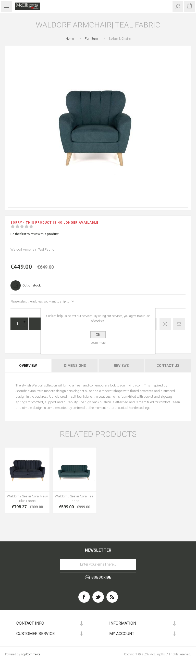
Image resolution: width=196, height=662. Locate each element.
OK (98, 335)
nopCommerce (30, 654)
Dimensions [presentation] (75, 366)
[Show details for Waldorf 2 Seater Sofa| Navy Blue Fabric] (27, 470)
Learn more (98, 342)
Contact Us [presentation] (167, 366)
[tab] (28, 365)
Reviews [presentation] (121, 366)
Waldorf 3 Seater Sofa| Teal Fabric (74, 498)
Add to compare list (165, 324)
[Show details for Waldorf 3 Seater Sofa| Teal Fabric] (75, 470)
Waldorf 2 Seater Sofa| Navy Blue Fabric (27, 498)
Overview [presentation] (28, 366)
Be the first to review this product (34, 234)
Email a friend (179, 324)
